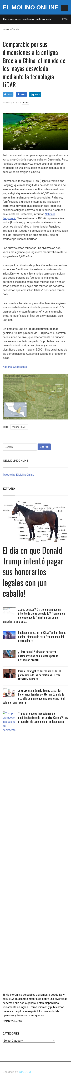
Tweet (9, 94)
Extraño (9, 488)
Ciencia (25, 102)
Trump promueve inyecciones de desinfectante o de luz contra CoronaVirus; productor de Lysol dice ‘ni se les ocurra (43, 717)
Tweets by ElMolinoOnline (18, 474)
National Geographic (15, 367)
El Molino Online (31, 7)
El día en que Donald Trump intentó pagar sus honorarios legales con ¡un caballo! (33, 571)
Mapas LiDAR (19, 427)
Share (23, 94)
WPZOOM (25, 1072)
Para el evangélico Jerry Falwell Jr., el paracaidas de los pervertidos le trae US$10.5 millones (39, 675)
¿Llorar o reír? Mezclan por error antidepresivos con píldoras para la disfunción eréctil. (38, 655)
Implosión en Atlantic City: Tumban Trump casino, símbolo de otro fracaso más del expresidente (42, 636)
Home (6, 29)
